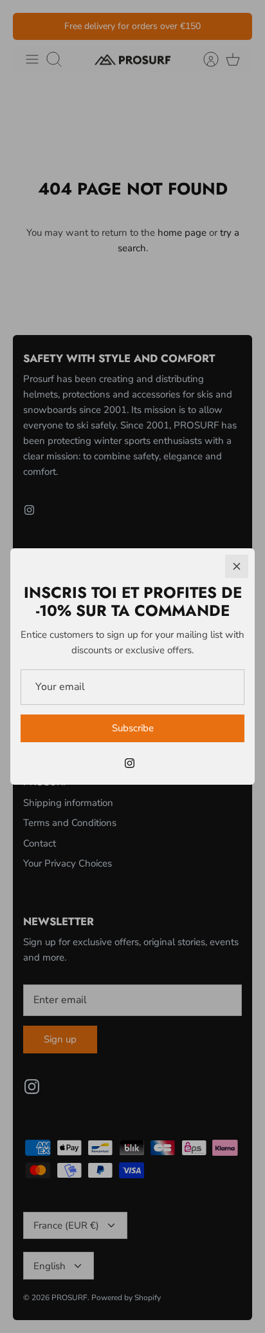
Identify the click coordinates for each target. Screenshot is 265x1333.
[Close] (236, 566)
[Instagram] (129, 763)
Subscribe (133, 728)
